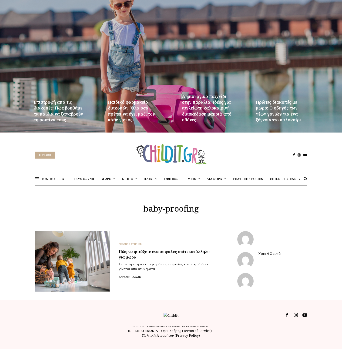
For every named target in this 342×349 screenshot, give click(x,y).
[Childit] (171, 153)
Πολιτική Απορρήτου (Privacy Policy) (171, 335)
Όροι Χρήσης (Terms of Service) (186, 331)
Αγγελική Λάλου (130, 277)
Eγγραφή (45, 155)
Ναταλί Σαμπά (269, 253)
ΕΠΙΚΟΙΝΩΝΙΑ (147, 331)
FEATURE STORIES (130, 244)
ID (129, 331)
